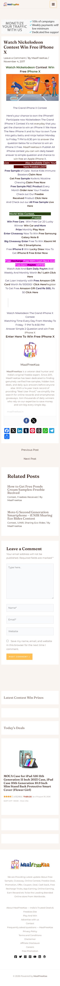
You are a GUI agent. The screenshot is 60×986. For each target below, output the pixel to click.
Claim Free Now (35, 182)
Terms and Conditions (30, 935)
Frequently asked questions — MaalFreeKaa (30, 927)
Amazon (45, 280)
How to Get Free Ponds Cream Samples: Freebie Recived (26, 489)
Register (51, 284)
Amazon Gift (27, 288)
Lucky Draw (37, 249)
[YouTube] (34, 956)
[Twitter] (34, 420)
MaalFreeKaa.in (32, 147)
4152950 (18, 797)
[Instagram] (25, 956)
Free (23, 71)
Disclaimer (30, 939)
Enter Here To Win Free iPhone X (30, 336)
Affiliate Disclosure (30, 943)
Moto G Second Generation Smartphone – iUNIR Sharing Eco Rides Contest (29, 515)
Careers (30, 947)
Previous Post (30, 449)
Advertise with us (30, 919)
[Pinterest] (30, 956)
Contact (30, 923)
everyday (39, 123)
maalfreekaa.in (15, 411)
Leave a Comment (15, 57)
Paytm (32, 264)
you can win (32, 151)
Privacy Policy (30, 931)
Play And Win (30, 915)
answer (45, 139)
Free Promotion (30, 951)
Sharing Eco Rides (35, 522)
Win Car (29, 225)
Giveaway (25, 217)
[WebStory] (44, 956)
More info (24, 801)
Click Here (39, 284)
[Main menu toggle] (53, 4)
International (43, 213)
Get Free (15, 178)
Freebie (18, 166)
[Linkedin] (39, 956)
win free (18, 158)
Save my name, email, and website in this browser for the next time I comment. (29, 645)
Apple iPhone (36, 158)
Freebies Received (27, 497)
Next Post (30, 458)
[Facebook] (26, 420)
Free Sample (17, 162)
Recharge (17, 260)
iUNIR (20, 522)
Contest (41, 67)
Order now (26, 190)
